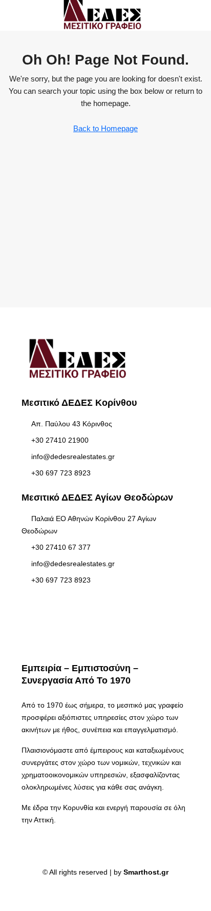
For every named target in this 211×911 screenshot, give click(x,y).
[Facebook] (96, 892)
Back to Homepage (105, 128)
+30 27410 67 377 (61, 547)
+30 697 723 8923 (61, 473)
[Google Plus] (114, 892)
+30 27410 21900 (60, 440)
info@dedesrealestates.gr (73, 456)
